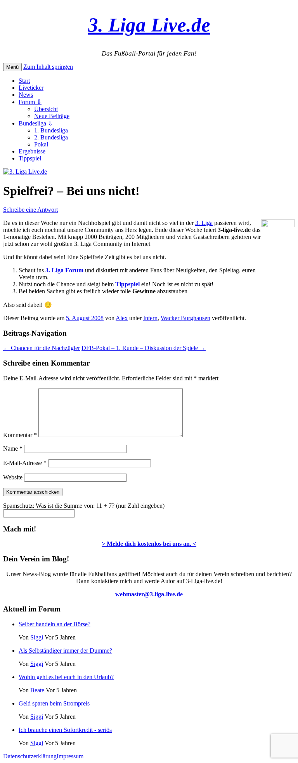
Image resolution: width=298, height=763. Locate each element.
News (26, 94)
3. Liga (204, 222)
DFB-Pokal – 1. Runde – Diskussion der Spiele (143, 348)
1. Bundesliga (51, 130)
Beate (37, 690)
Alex (122, 318)
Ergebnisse (32, 151)
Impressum (70, 756)
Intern (150, 318)
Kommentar (20, 435)
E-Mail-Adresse (25, 463)
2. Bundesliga (51, 137)
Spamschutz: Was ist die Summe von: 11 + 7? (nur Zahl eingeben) (84, 505)
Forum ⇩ (30, 102)
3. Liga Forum (64, 270)
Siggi (36, 637)
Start (24, 80)
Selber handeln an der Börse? (54, 624)
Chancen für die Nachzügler (41, 348)
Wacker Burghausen (185, 318)
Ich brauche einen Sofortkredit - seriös (65, 729)
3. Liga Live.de (149, 25)
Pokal (41, 144)
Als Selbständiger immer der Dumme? (65, 650)
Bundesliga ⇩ (36, 123)
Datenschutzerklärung (30, 756)
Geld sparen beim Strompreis (54, 703)
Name (13, 448)
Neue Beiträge (51, 116)
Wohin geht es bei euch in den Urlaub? (66, 677)
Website (13, 477)
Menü (12, 67)
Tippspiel (30, 158)
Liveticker (31, 87)
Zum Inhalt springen (48, 66)
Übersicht (46, 109)
